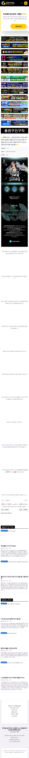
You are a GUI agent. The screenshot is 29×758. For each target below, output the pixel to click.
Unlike (8, 500)
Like (3, 500)
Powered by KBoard (6, 513)
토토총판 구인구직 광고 (8, 546)
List (2, 510)
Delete (25, 510)
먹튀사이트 (14, 710)
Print (25, 500)
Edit (21, 510)
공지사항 (14, 716)
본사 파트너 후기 (14, 708)
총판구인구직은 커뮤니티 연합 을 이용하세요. (14, 577)
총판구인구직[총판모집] (14, 706)
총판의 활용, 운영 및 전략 (9, 648)
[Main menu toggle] (25, 3)
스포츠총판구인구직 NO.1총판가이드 (13, 678)
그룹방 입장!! (18, 26)
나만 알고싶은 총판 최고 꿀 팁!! (11, 619)
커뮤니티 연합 (14, 714)
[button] (21, 3)
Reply (6, 510)
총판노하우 (14, 712)
